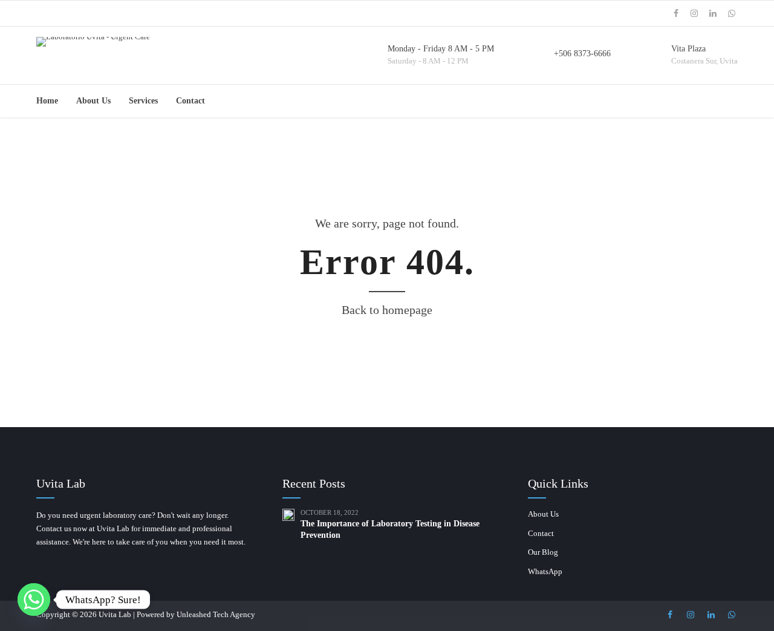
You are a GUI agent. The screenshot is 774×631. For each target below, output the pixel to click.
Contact (190, 100)
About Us (93, 100)
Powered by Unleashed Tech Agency (196, 614)
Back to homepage (387, 309)
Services (143, 100)
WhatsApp (545, 571)
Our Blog (543, 552)
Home (47, 100)
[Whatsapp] (34, 599)
